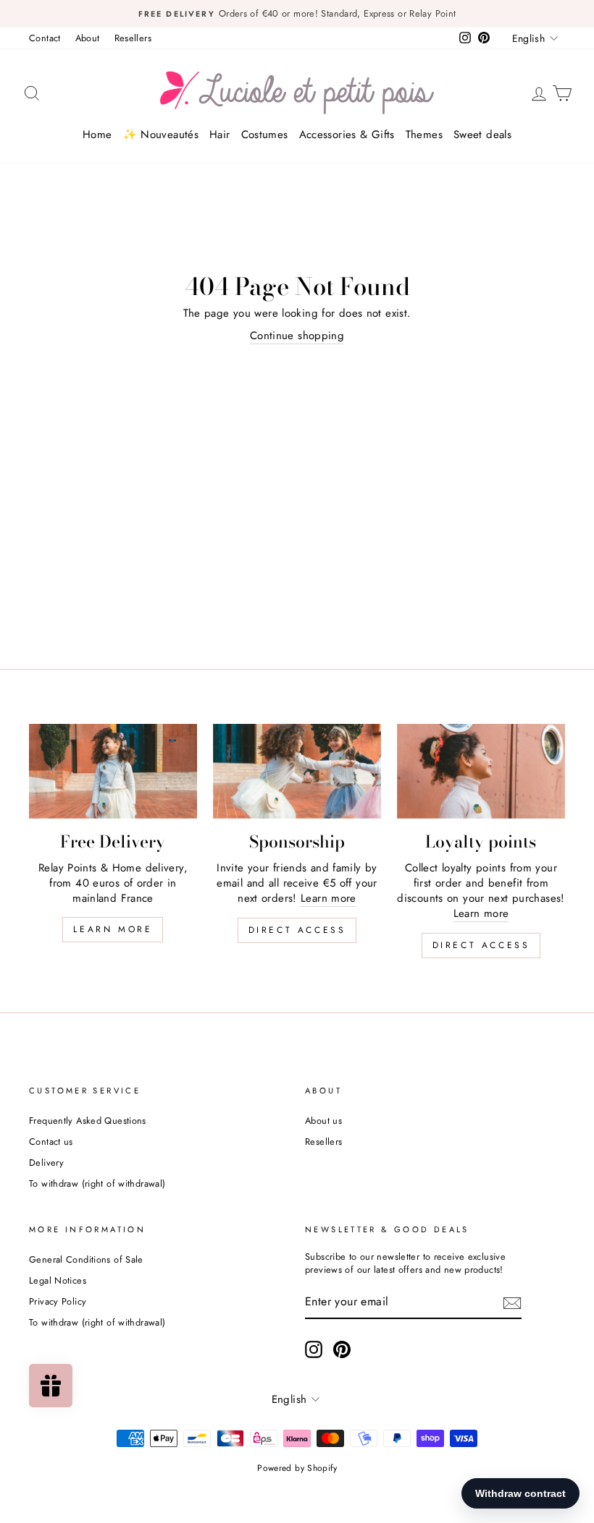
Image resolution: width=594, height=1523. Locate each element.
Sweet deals (482, 134)
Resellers (132, 38)
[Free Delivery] (113, 771)
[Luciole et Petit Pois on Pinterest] (342, 1349)
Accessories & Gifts (347, 134)
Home (97, 134)
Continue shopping (297, 336)
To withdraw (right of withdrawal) (97, 1183)
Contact (45, 38)
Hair (219, 134)
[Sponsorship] (297, 771)
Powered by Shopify (297, 1468)
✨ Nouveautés (161, 134)
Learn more (112, 929)
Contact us (51, 1141)
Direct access (297, 930)
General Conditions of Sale (86, 1259)
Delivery (46, 1162)
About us (323, 1120)
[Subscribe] (512, 1303)
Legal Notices (57, 1280)
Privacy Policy (57, 1301)
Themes (424, 134)
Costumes (264, 134)
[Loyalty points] (481, 771)
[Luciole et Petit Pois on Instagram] (313, 1349)
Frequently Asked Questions (87, 1120)
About (87, 38)
